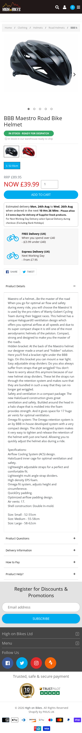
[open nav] (77, 7)
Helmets (38, 27)
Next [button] (74, 74)
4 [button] (46, 109)
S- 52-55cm (12, 165)
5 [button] (51, 109)
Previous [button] (8, 74)
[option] (41, 63)
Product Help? (14, 574)
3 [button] (40, 109)
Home (8, 27)
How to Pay (13, 562)
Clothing (22, 27)
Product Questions (17, 538)
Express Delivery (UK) (36, 251)
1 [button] (29, 109)
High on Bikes (33, 708)
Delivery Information (19, 550)
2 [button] (34, 109)
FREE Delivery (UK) (34, 234)
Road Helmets (57, 27)
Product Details (15, 286)
